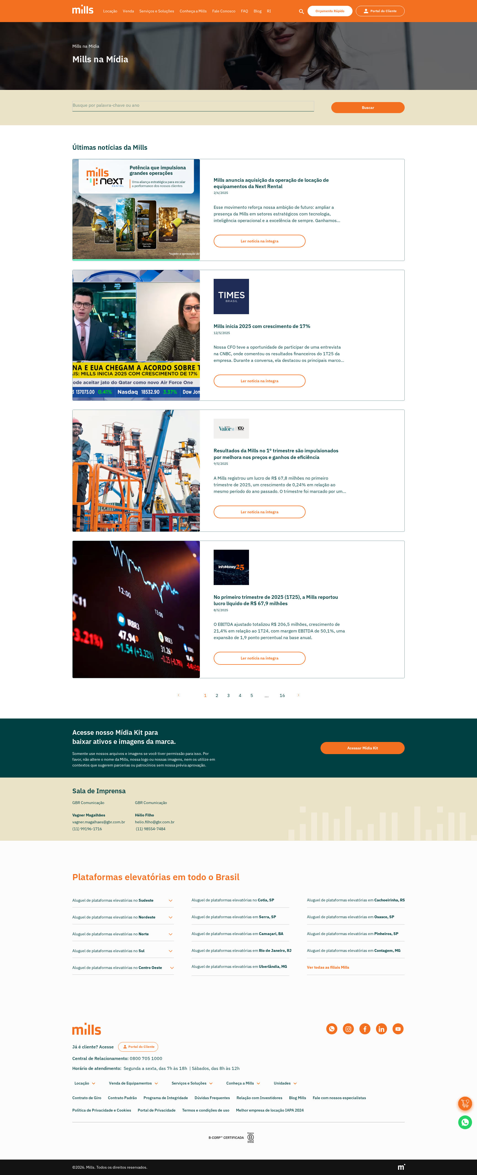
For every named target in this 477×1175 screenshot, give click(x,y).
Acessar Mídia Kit (362, 748)
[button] (85, 1083)
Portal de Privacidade (157, 1110)
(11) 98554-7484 (150, 828)
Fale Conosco (223, 11)
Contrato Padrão (122, 1097)
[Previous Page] (179, 695)
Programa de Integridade (166, 1097)
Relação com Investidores (259, 1097)
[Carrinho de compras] (465, 1103)
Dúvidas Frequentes (212, 1097)
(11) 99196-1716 (87, 828)
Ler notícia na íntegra (260, 241)
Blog (257, 11)
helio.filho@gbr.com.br (154, 821)
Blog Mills (297, 1097)
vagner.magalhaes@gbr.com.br (98, 821)
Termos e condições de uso (205, 1110)
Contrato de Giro (86, 1097)
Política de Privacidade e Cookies (101, 1110)
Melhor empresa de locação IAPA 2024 (270, 1110)
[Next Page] (298, 695)
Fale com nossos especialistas (339, 1097)
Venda (128, 11)
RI (269, 11)
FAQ (244, 11)
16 (282, 695)
